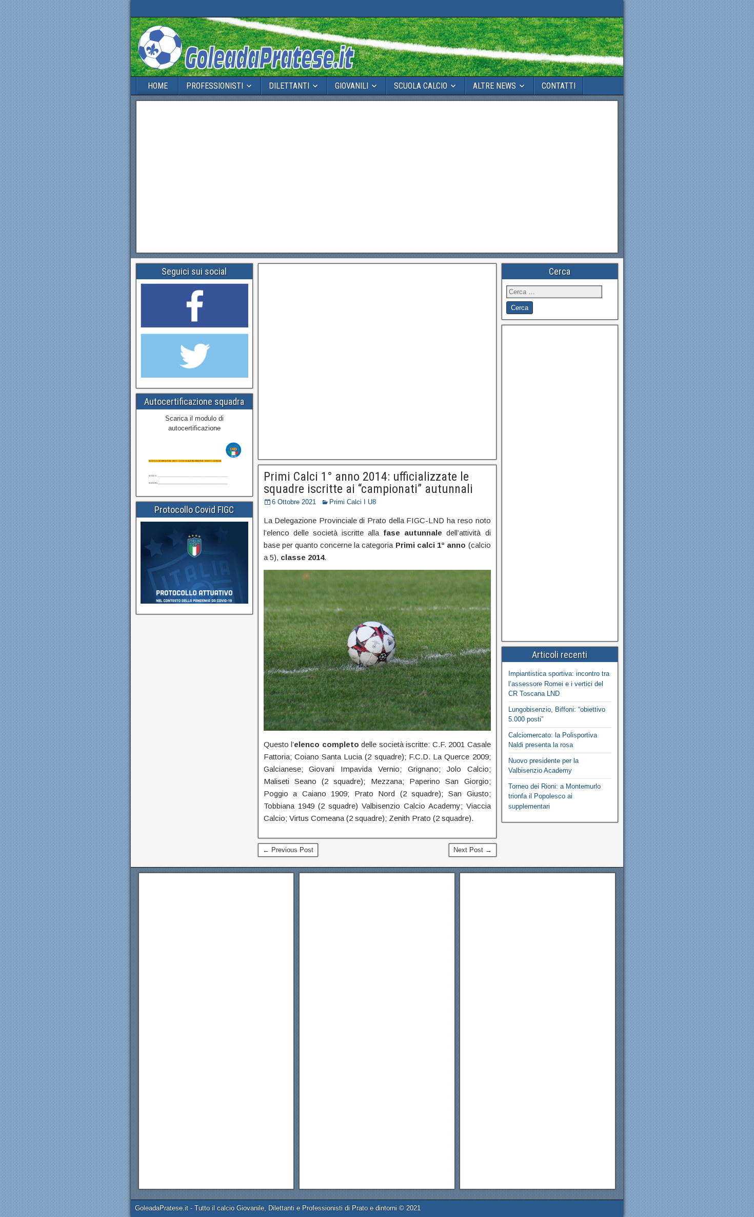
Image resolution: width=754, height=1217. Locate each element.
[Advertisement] (377, 177)
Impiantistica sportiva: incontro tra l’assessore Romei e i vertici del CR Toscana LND (558, 683)
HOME (158, 86)
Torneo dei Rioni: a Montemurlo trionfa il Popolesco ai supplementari (554, 796)
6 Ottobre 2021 (294, 502)
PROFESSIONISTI (214, 86)
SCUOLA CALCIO (420, 86)
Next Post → (472, 850)
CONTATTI (559, 86)
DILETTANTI (289, 86)
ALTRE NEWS (494, 86)
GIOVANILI (351, 86)
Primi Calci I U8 (352, 502)
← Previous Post (288, 850)
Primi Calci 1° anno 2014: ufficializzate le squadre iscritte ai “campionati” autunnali (368, 482)
